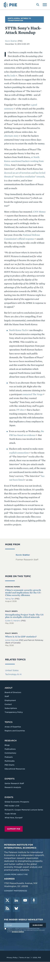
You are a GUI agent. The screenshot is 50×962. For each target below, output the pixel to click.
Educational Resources (15, 769)
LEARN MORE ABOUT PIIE (16, 874)
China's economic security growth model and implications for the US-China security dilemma (23, 592)
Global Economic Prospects (17, 802)
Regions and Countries (15, 731)
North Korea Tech (18, 330)
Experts (9, 779)
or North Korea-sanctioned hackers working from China (24, 161)
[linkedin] (16, 900)
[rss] (7, 908)
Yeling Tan (10, 599)
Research (11, 740)
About (8, 688)
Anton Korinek (12, 640)
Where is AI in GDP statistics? (21, 636)
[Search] (37, 4)
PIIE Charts (9, 765)
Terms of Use (24, 957)
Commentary (10, 753)
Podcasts (9, 757)
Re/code (11, 75)
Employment (10, 700)
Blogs (7, 745)
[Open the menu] (45, 4)
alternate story (11, 135)
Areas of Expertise (13, 727)
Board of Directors (13, 692)
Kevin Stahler (11, 41)
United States (12, 670)
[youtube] (25, 900)
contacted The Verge (32, 394)
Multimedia (9, 761)
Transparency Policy (14, 712)
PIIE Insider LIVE (12, 806)
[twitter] (7, 900)
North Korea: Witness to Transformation (19, 19)
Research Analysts (13, 787)
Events (9, 797)
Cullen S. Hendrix (13, 621)
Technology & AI (13, 674)
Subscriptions (11, 708)
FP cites (20, 409)
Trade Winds (10, 814)
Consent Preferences (15, 891)
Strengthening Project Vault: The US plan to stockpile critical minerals (24, 615)
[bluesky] (16, 908)
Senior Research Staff (14, 783)
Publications (10, 749)
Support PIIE (13, 829)
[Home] (11, 5)
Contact (8, 704)
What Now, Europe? (14, 818)
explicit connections (19, 452)
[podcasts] (34, 900)
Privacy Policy (12, 957)
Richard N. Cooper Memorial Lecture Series (24, 810)
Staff (7, 696)
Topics (8, 722)
